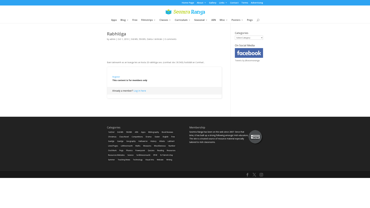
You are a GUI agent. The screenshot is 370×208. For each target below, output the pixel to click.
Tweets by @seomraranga (247, 60)
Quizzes (151, 150)
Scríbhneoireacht (143, 155)
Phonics (129, 150)
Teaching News (124, 159)
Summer (111, 159)
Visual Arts (149, 159)
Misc (222, 20)
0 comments (170, 39)
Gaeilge (111, 141)
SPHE (155, 155)
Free (134, 20)
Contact (234, 3)
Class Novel (124, 136)
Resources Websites (116, 155)
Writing (169, 159)
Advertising (257, 3)
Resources (171, 150)
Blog (123, 20)
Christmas (112, 136)
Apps (114, 20)
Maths (137, 146)
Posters (236, 20)
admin (112, 39)
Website (160, 159)
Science (130, 155)
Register (116, 76)
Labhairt (171, 141)
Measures (147, 146)
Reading (160, 150)
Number (172, 146)
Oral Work (112, 150)
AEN (213, 20)
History (153, 141)
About (200, 3)
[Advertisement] (164, 54)
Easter (157, 136)
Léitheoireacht (127, 146)
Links (221, 3)
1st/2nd (111, 132)
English (165, 136)
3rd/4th (134, 39)
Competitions (137, 136)
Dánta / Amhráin (154, 39)
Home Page (188, 3)
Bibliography (153, 132)
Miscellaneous (160, 146)
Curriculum (181, 20)
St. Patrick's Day (166, 155)
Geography (131, 141)
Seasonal (199, 20)
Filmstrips (147, 20)
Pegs (250, 20)
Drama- (149, 136)
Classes (163, 20)
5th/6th (142, 39)
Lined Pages (113, 146)
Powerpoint (140, 150)
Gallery (212, 3)
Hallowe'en (143, 141)
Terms (244, 3)
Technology (138, 159)
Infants (162, 141)
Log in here (140, 90)
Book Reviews (167, 132)
